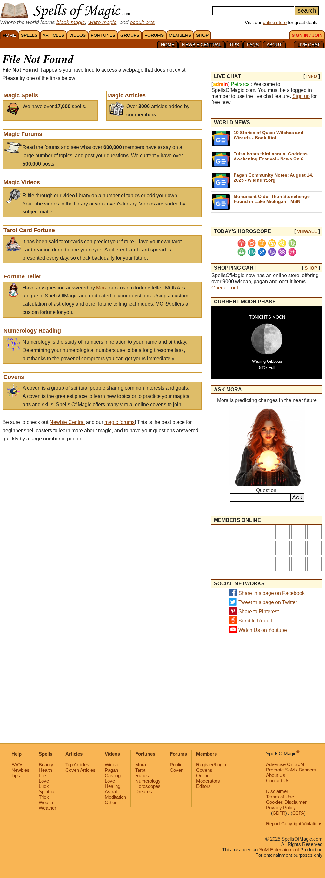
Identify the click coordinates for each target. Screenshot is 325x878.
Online (202, 775)
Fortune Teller (22, 276)
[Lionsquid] (298, 548)
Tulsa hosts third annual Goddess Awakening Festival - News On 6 (271, 156)
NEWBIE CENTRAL (201, 44)
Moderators (208, 781)
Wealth (46, 802)
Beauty (46, 764)
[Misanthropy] (267, 564)
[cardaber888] (251, 548)
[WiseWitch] (235, 564)
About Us (275, 775)
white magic (102, 22)
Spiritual (47, 791)
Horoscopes (148, 786)
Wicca (111, 764)
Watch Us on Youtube (262, 630)
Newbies (20, 770)
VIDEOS (77, 35)
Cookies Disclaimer (286, 802)
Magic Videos (21, 182)
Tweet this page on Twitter (267, 602)
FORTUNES (103, 35)
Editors (203, 786)
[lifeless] (219, 532)
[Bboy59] (219, 548)
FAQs (17, 764)
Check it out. (225, 287)
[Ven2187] (282, 548)
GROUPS (129, 35)
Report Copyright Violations (294, 823)
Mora (102, 287)
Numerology (148, 781)
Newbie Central (67, 422)
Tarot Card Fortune (29, 230)
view (307, 231)
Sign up (301, 96)
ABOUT (274, 44)
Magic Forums (22, 134)
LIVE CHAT (308, 44)
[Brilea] (235, 532)
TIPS (234, 44)
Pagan (111, 770)
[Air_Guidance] (314, 532)
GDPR (279, 813)
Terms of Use (280, 796)
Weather (47, 807)
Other (110, 802)
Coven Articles (80, 770)
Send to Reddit (255, 620)
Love (44, 781)
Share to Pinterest (258, 611)
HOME (9, 35)
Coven (176, 770)
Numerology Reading (32, 331)
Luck (44, 786)
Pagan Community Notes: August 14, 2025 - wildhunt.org (273, 177)
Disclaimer (277, 791)
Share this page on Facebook (271, 593)
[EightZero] (267, 548)
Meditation (115, 797)
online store (275, 22)
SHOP (202, 35)
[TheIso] (235, 548)
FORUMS (154, 35)
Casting (113, 775)
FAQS (253, 44)
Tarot (140, 770)
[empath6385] (298, 532)
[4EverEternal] (267, 532)
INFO (311, 76)
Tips (15, 775)
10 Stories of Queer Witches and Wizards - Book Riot (268, 135)
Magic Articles (126, 95)
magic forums (119, 422)
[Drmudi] (282, 564)
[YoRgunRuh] (314, 548)
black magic (70, 22)
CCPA (298, 813)
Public (176, 764)
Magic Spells (20, 95)
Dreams (143, 791)
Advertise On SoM (285, 764)
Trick (44, 797)
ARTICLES (53, 35)
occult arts (142, 22)
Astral (111, 791)
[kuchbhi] (219, 564)
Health (45, 770)
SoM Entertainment (279, 849)
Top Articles (77, 764)
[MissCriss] (282, 532)
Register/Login (211, 764)
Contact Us (277, 780)
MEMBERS (180, 35)
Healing (112, 786)
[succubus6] (314, 564)
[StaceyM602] (251, 532)
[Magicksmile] (251, 564)
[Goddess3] (298, 564)
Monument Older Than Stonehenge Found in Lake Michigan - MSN (272, 199)
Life (42, 775)
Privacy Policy (281, 807)
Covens (13, 377)
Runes (142, 775)
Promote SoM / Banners (291, 769)
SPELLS (29, 35)
